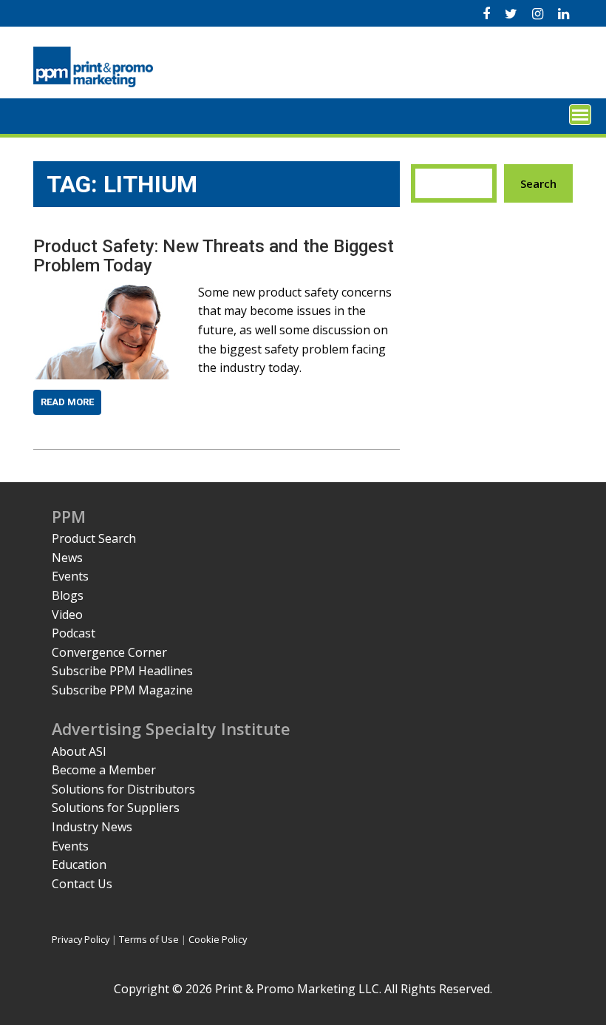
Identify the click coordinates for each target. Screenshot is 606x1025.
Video (67, 614)
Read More (67, 401)
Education (79, 864)
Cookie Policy (217, 939)
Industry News (92, 827)
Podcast (73, 633)
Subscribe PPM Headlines (122, 671)
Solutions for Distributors (123, 789)
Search (538, 183)
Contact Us (82, 884)
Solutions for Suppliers (116, 807)
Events (70, 576)
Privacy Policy (80, 939)
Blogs (68, 595)
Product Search (94, 538)
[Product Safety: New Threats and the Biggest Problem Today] (101, 292)
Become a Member (104, 770)
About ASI (79, 751)
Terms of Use (149, 939)
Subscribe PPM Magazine (122, 690)
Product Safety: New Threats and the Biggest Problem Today (213, 256)
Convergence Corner (109, 652)
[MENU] (580, 114)
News (67, 557)
